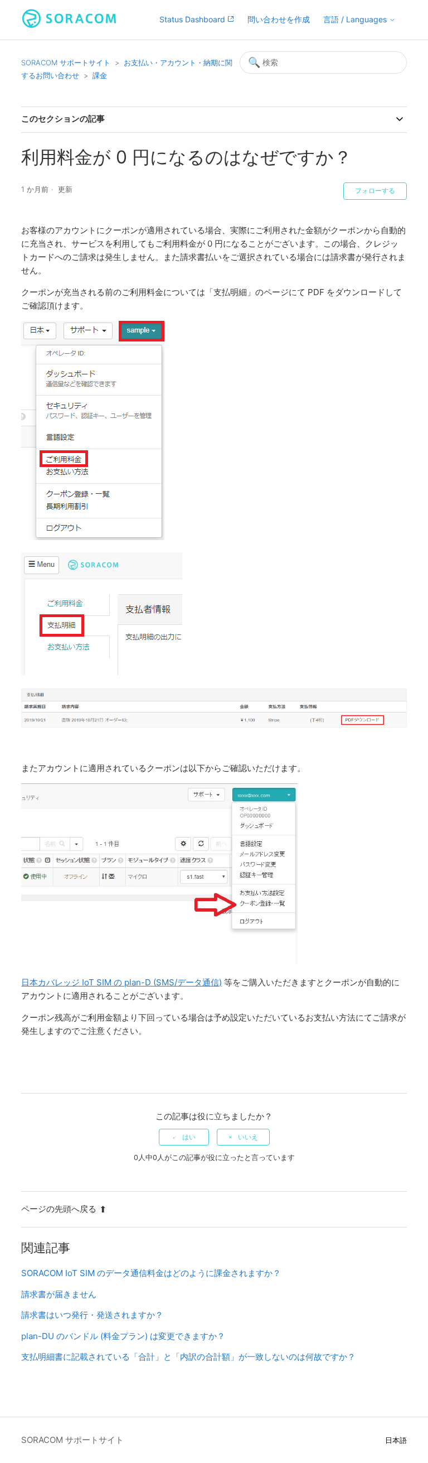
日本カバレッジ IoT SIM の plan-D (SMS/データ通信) (121, 982)
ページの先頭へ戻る (58, 1209)
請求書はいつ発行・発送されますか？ (92, 1315)
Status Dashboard (193, 19)
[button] (359, 20)
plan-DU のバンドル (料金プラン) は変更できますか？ (123, 1336)
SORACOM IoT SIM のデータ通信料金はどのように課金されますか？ (151, 1273)
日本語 (396, 1440)
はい (189, 1137)
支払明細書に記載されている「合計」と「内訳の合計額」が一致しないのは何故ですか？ (188, 1356)
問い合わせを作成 (278, 19)
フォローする (375, 191)
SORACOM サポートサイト (65, 62)
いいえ (248, 1137)
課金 (100, 75)
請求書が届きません (58, 1294)
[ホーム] (69, 25)
